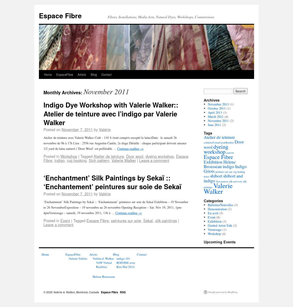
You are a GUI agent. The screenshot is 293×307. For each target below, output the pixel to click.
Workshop (68, 156)
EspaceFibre (64, 74)
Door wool (134, 156)
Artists (82, 74)
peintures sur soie (126, 220)
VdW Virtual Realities (104, 265)
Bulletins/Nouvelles (220, 205)
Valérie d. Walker (103, 258)
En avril (213, 213)
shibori (216, 176)
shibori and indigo (223, 178)
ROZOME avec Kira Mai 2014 (126, 265)
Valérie (105, 129)
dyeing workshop (160, 156)
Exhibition (213, 162)
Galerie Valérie (78, 258)
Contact (106, 74)
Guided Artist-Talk (220, 225)
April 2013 (215, 112)
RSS (123, 292)
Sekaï (148, 220)
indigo (59, 160)
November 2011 (218, 120)
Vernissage (215, 229)
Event (65, 220)
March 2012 (215, 116)
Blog (94, 74)
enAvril (230, 152)
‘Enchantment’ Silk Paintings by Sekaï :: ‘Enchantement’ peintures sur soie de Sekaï (112, 182)
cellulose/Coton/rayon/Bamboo (219, 142)
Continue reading (130, 148)
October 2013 (216, 108)
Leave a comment (154, 160)
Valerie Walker (123, 160)
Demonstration (217, 209)
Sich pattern (99, 160)
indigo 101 (123, 258)
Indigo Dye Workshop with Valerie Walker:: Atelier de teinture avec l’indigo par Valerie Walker (110, 113)
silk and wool (235, 181)
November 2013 (218, 104)
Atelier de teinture (109, 156)
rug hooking (77, 160)
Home (48, 74)
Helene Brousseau (220, 164)
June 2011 (214, 125)
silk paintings (166, 220)
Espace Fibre (60, 15)
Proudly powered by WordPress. (223, 292)
